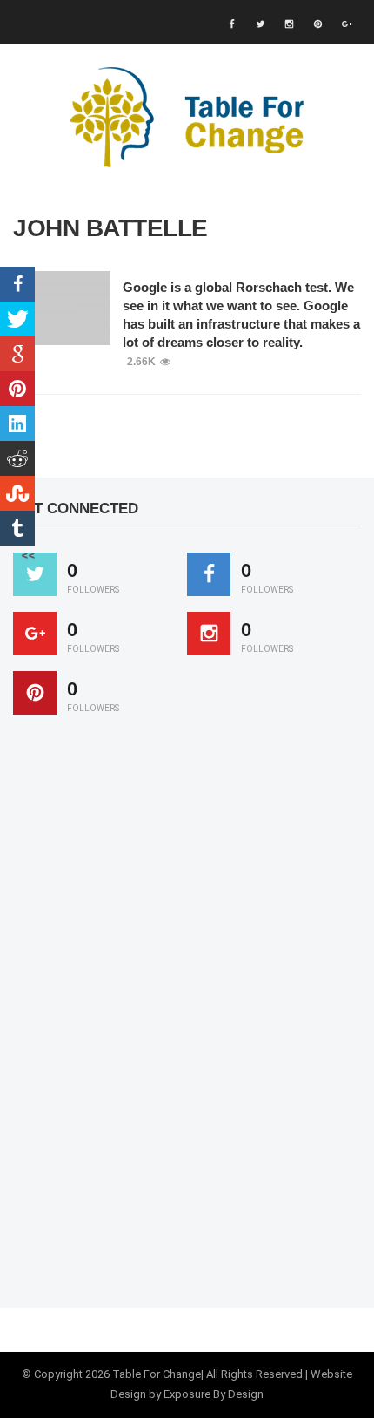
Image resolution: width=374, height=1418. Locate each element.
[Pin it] (35, 693)
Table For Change (156, 1374)
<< (28, 555)
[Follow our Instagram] (208, 633)
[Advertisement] (143, 1019)
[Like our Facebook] (208, 574)
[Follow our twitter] (35, 574)
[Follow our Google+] (35, 633)
